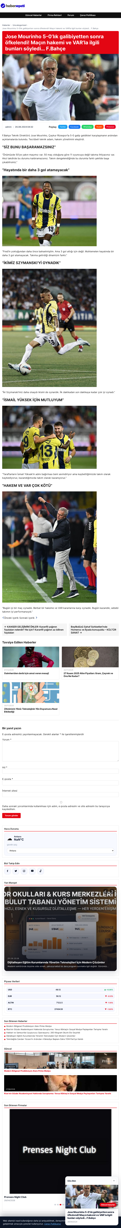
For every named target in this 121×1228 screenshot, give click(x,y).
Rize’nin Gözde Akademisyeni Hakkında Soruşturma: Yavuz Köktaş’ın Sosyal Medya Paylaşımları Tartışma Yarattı (57, 1029)
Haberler (6, 25)
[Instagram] (24, 871)
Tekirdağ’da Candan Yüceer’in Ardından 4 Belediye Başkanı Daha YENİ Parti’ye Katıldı (44, 1039)
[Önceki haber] (105, 891)
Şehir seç (12, 845)
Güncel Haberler (33, 15)
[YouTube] (32, 871)
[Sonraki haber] (112, 891)
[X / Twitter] (15, 871)
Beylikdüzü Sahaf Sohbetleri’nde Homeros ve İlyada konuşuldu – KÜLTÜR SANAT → (93, 629)
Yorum (6, 739)
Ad (4, 767)
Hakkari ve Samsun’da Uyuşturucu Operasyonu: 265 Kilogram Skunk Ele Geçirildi (43, 1032)
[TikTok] (40, 871)
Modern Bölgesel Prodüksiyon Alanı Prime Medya (28, 1026)
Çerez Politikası (88, 15)
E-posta (7, 779)
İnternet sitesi (9, 790)
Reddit (99, 127)
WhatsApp (87, 127)
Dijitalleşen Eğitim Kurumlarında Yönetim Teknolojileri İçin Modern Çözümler (40, 1036)
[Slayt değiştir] (55, 1204)
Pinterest (110, 127)
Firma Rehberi (55, 15)
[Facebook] (7, 871)
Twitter (63, 127)
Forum (71, 15)
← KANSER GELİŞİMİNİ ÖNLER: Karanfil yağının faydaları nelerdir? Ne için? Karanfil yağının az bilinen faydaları (34, 629)
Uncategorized (19, 25)
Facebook (74, 127)
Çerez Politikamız (52, 1224)
